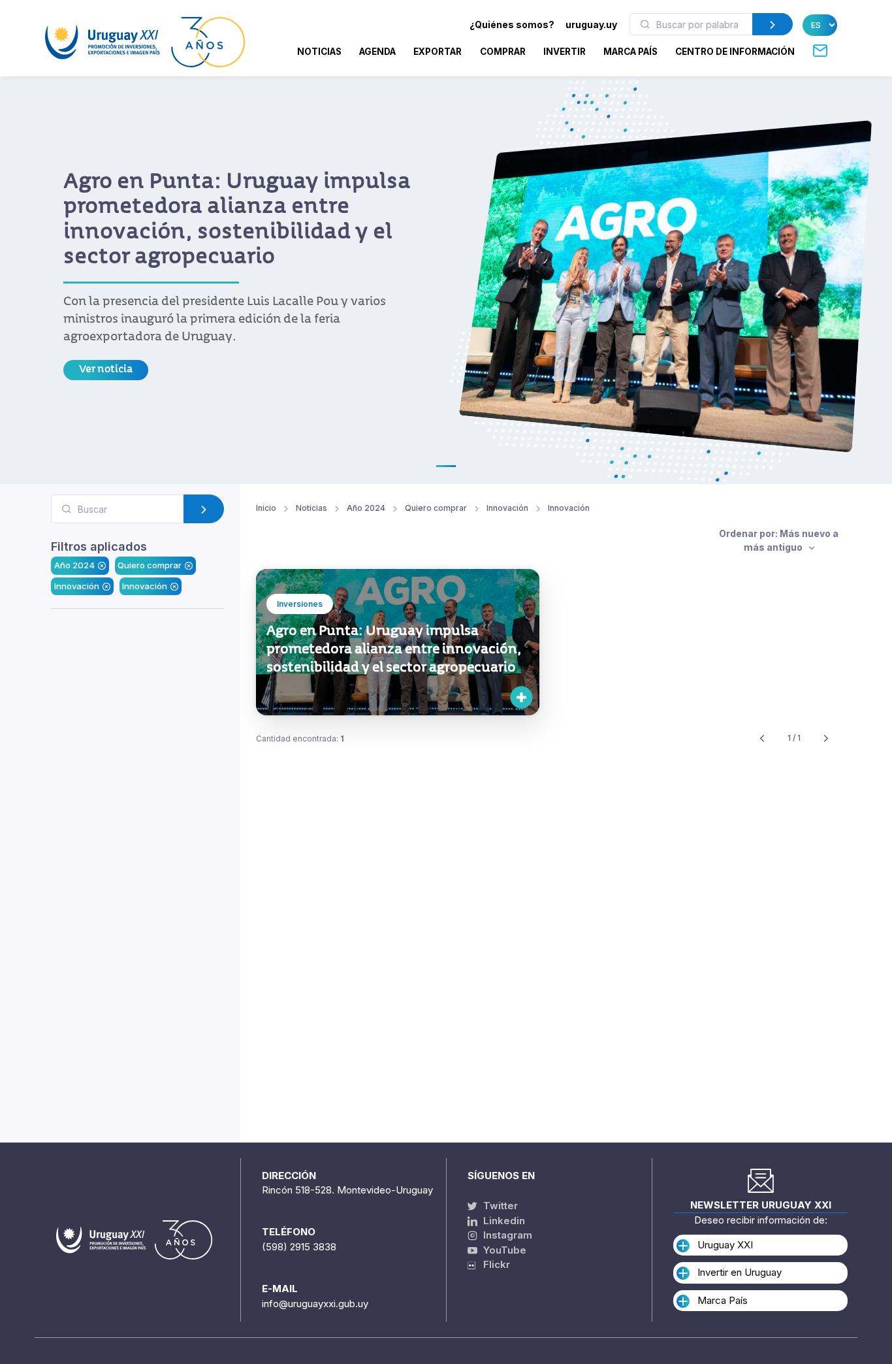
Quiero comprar (150, 565)
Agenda (377, 51)
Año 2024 (74, 565)
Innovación (76, 585)
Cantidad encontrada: (300, 738)
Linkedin (503, 1220)
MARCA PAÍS (630, 51)
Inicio (266, 508)
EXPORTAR (437, 51)
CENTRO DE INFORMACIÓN (735, 51)
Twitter (499, 1205)
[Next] (826, 738)
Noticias (319, 51)
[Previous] (762, 738)
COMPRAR (503, 51)
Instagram (506, 1235)
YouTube (503, 1250)
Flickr (492, 1264)
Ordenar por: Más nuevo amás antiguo (778, 540)
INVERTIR (564, 51)
